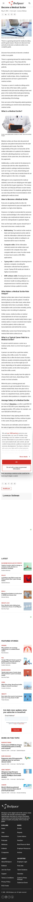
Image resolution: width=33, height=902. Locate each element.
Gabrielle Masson (5, 582)
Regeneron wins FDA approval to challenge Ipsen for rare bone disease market (11, 760)
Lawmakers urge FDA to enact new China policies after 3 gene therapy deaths (11, 579)
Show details (24, 456)
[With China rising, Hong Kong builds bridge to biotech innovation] (28, 686)
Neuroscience (6, 670)
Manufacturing (6, 742)
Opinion (3, 645)
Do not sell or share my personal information (16, 468)
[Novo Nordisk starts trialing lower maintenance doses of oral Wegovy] (28, 606)
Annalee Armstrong (6, 688)
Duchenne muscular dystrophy (11, 563)
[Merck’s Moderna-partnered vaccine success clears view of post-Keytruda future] (28, 786)
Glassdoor (13, 404)
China (3, 682)
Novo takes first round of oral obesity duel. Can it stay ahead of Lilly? (11, 696)
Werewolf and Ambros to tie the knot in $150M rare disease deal (11, 594)
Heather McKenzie (5, 570)
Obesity (4, 694)
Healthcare (6, 488)
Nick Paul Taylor (5, 608)
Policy (3, 575)
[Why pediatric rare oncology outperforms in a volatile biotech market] (28, 649)
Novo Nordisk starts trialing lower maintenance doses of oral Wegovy (11, 605)
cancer (3, 785)
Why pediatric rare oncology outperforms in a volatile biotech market (10, 649)
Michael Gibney (5, 597)
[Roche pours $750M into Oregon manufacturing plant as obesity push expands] (28, 744)
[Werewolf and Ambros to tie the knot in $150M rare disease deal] (28, 595)
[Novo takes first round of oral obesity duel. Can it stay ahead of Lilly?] (28, 697)
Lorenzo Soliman (22, 11)
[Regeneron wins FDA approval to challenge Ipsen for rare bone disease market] (28, 757)
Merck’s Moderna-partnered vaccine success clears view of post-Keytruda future (11, 788)
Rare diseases (6, 756)
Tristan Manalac (5, 699)
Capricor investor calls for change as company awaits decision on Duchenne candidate (11, 567)
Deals (3, 591)
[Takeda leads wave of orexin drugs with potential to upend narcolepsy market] (28, 673)
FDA (2, 658)
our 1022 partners (13, 433)
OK (16, 462)
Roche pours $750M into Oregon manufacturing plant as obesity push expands (11, 746)
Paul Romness (4, 652)
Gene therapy (5, 769)
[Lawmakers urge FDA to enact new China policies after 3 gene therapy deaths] (28, 579)
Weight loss (5, 603)
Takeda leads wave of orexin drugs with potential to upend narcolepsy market (11, 674)
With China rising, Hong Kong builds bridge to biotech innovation (11, 685)
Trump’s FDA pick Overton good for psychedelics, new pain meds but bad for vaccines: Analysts (11, 661)
